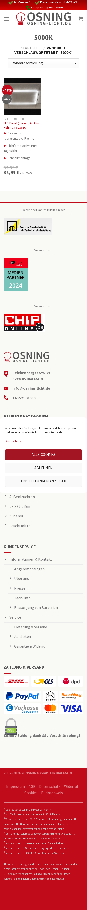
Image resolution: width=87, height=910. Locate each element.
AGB (32, 786)
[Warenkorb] (81, 18)
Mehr (61, 829)
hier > (62, 843)
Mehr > (47, 809)
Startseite (31, 47)
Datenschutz (13, 441)
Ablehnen (43, 468)
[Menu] (6, 19)
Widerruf (71, 786)
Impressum (15, 786)
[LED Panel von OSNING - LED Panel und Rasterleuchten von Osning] (43, 18)
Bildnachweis (52, 792)
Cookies (30, 792)
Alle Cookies (43, 454)
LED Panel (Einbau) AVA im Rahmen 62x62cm (21, 125)
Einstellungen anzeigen (43, 481)
